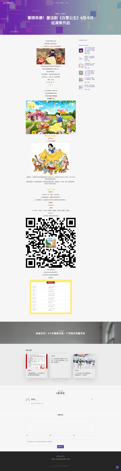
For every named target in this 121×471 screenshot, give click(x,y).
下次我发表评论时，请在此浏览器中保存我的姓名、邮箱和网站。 (40, 441)
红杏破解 (57, 459)
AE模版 (68, 459)
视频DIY (65, 459)
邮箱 (50, 435)
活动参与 (64, 13)
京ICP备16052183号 (60, 456)
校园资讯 (57, 13)
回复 (92, 399)
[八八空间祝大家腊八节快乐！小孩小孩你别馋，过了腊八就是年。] (60, 366)
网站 (74, 435)
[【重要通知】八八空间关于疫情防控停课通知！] (36, 366)
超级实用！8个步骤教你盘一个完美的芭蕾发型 (60, 333)
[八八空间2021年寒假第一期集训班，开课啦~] (84, 366)
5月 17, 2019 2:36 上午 (34, 400)
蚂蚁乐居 (33, 399)
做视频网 (61, 459)
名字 (27, 435)
